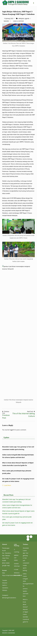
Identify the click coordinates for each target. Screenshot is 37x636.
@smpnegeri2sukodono (9, 598)
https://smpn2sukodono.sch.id (11, 575)
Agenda (27, 18)
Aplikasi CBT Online (16, 557)
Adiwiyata (21, 18)
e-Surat (16, 569)
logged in (12, 430)
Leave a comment (18, 21)
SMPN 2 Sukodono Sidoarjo (5, 587)
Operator (6, 21)
